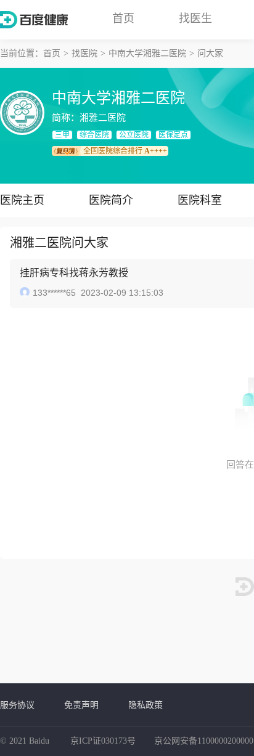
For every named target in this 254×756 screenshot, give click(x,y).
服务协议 (17, 705)
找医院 (84, 53)
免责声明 (81, 705)
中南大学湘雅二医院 (147, 53)
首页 (123, 18)
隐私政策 (145, 705)
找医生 (195, 18)
